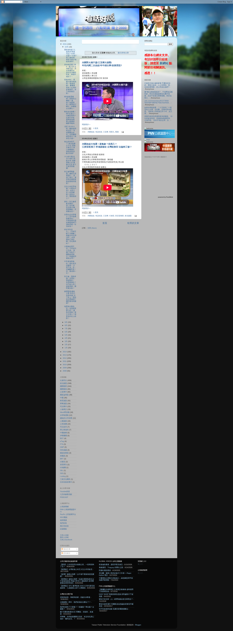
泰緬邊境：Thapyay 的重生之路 (111, 567)
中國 (61, 398)
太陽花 (62, 462)
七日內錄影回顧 (66, 494)
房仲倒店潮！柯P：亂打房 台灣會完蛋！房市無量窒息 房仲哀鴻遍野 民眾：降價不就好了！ (70, 70)
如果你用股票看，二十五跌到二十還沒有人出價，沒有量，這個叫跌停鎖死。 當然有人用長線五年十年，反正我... (158, 110)
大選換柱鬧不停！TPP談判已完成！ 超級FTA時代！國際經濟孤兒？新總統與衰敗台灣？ (70, 252)
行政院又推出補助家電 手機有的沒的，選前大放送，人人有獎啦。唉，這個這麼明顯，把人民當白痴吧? (158, 85)
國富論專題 (64, 395)
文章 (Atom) (92, 228)
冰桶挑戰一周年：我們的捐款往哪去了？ (75, 602)
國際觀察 (63, 386)
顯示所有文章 (123, 53)
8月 (66, 325)
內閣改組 (91, 132)
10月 (67, 47)
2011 (65, 361)
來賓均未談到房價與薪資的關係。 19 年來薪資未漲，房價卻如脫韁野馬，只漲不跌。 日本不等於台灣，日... (158, 118)
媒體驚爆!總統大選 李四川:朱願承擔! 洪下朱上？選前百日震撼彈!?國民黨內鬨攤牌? (70, 297)
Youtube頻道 (65, 491)
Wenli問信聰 (64, 412)
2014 (65, 352)
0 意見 (95, 128)
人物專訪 (63, 409)
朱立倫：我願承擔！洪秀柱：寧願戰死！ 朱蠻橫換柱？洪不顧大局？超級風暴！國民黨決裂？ (70, 282)
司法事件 (63, 406)
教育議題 (63, 401)
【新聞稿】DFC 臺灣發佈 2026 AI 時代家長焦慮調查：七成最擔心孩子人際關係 (77, 587)
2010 (65, 365)
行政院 (111, 216)
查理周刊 (63, 465)
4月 (66, 338)
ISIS (61, 473)
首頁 (104, 223)
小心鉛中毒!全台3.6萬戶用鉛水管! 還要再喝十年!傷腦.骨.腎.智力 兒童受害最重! (70, 162)
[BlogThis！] (85, 128)
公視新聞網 (64, 507)
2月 (66, 344)
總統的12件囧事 (66, 418)
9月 (66, 322)
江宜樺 (105, 132)
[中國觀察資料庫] (159, 151)
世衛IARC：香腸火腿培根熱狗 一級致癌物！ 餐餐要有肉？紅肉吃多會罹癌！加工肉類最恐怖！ (70, 86)
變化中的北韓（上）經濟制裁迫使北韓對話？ (116, 599)
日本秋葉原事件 (66, 482)
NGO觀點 (63, 517)
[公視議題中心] (159, 137)
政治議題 (128, 216)
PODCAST (64, 497)
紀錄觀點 (63, 529)
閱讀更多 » (86, 124)
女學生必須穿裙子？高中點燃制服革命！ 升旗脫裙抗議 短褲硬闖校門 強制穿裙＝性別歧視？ (70, 220)
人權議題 (63, 421)
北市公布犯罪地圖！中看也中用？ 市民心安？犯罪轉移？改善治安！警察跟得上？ (70, 192)
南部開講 (63, 520)
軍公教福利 (64, 430)
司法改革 (63, 427)
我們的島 (63, 523)
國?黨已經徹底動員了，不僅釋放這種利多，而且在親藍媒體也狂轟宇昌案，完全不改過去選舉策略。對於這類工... (158, 95)
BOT (62, 438)
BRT (61, 459)
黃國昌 (62, 456)
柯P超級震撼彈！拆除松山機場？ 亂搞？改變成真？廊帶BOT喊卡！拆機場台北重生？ (70, 102)
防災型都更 (119, 216)
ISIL (61, 470)
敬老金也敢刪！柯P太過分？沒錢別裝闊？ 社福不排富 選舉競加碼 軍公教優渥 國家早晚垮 (70, 117)
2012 (65, 358)
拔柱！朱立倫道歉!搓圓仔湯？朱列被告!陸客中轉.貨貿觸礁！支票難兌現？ (70, 206)
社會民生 (63, 380)
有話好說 (98, 132)
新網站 (164, 63)
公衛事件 (63, 392)
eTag (62, 441)
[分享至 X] (88, 128)
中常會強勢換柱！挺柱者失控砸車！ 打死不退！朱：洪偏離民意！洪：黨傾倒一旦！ (70, 267)
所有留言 (66, 553)
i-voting (63, 476)
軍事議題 (63, 403)
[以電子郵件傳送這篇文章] (83, 128)
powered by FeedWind (165, 197)
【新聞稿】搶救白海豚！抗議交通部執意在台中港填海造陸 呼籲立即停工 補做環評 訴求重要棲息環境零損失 (77, 581)
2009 (65, 368)
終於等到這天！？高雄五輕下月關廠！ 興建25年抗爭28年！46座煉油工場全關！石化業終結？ (70, 236)
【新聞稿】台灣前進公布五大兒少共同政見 (76, 569)
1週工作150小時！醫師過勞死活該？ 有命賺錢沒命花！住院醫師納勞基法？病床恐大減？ (70, 132)
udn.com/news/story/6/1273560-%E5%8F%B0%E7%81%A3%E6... (157, 102)
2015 (65, 44)
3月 (66, 341)
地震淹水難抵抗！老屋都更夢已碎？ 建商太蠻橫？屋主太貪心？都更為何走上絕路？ (70, 312)
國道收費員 (64, 453)
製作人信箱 (64, 537)
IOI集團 (63, 467)
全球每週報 (64, 415)
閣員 (117, 132)
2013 (65, 355)
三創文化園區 (65, 479)
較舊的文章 (133, 223)
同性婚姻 (63, 450)
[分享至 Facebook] (90, 128)
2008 (65, 371)
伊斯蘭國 (63, 436)
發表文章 (66, 549)
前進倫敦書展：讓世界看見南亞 (111, 564)
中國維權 (63, 433)
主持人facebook (66, 540)
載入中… (141, 564)
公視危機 (63, 424)
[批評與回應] (147, 140)
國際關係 (63, 389)
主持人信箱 (64, 535)
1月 (66, 348)
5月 (66, 335)
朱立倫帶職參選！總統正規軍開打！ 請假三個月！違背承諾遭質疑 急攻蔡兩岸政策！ (70, 177)
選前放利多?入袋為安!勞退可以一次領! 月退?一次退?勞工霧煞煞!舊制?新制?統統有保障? (70, 55)
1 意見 (95, 212)
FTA (61, 444)
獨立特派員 (64, 526)
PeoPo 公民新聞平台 (68, 514)
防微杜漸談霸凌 (105, 570)
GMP (62, 447)
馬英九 (111, 132)
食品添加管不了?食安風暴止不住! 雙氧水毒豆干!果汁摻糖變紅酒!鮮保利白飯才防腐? (69, 147)
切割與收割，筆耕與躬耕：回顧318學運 (75, 597)
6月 (66, 332)
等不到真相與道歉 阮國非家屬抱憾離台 (113, 609)
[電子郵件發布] (122, 132)
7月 (66, 328)
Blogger (138, 625)
